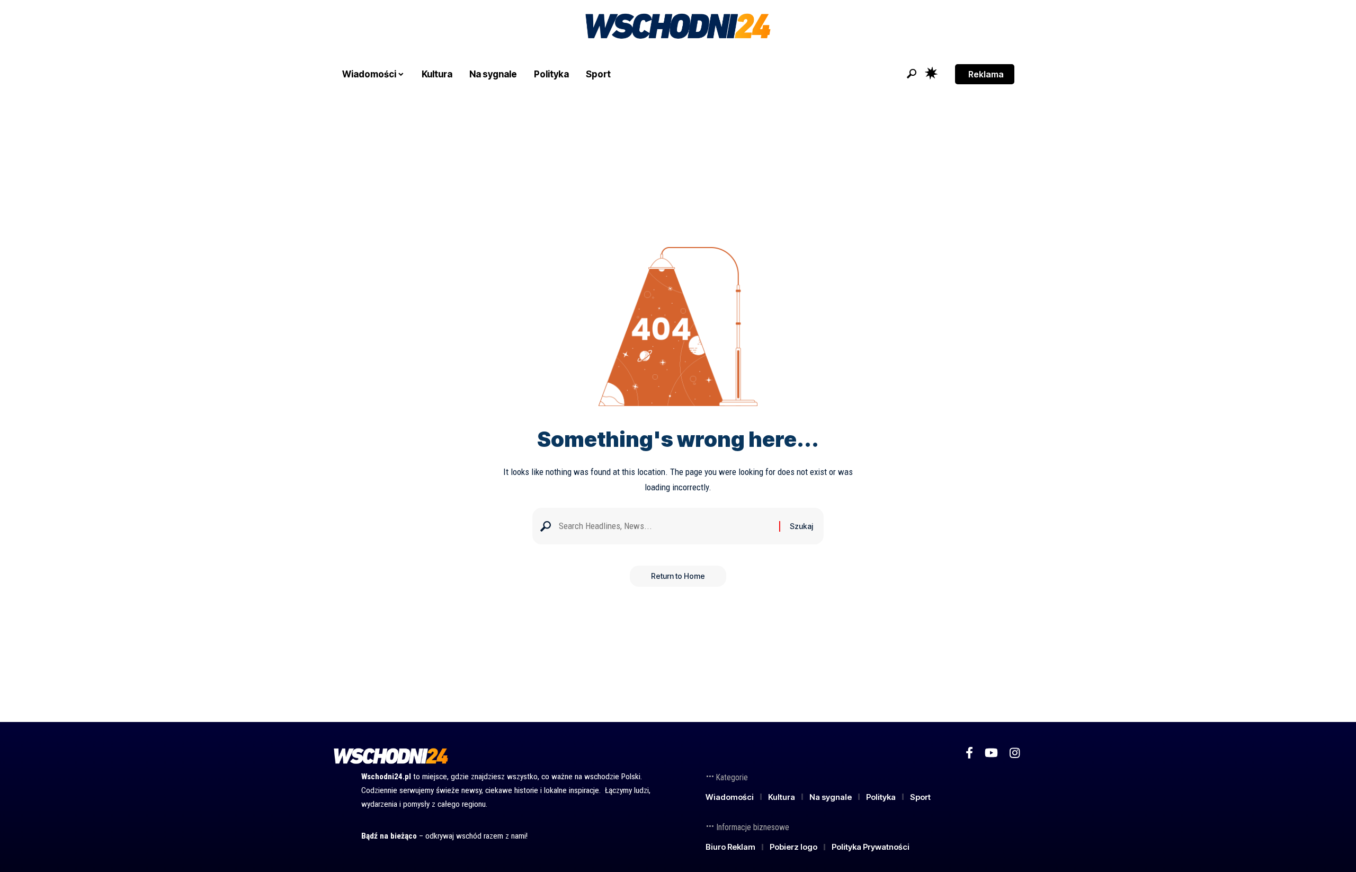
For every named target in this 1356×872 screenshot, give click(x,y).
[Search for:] (665, 526)
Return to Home (678, 575)
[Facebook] (969, 753)
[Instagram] (1014, 753)
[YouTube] (991, 753)
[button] (911, 73)
